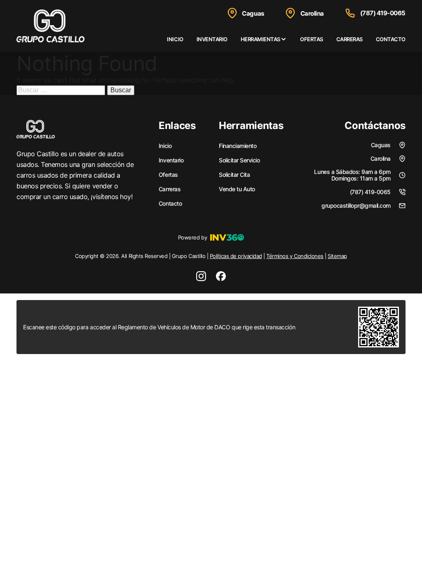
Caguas (253, 13)
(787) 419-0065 (383, 13)
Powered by (192, 237)
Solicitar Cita (234, 174)
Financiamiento (237, 146)
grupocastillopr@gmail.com (356, 205)
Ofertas (311, 39)
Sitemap (337, 256)
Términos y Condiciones (294, 256)
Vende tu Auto (237, 189)
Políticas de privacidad (236, 256)
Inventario (212, 39)
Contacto (391, 39)
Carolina (312, 13)
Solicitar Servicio (239, 160)
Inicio (175, 39)
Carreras (349, 39)
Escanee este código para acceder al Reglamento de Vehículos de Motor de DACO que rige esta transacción (159, 327)
